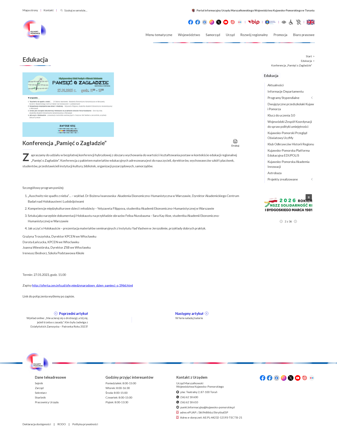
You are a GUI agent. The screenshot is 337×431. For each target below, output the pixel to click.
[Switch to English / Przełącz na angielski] (311, 22)
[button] (288, 205)
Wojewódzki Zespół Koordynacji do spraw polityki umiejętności (289, 124)
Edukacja (306, 60)
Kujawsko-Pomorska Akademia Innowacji (288, 164)
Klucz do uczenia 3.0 (281, 115)
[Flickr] (239, 22)
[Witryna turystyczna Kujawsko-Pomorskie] (270, 22)
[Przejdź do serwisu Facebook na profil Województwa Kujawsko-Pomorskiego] (190, 22)
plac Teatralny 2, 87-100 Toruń (198, 392)
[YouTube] (225, 22)
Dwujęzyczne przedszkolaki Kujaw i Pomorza (290, 106)
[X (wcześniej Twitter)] (218, 22)
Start (309, 56)
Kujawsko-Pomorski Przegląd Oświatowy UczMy (287, 135)
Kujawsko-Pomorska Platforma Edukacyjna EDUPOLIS (288, 152)
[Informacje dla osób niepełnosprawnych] (294, 22)
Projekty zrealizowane (282, 179)
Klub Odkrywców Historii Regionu (290, 144)
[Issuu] (232, 22)
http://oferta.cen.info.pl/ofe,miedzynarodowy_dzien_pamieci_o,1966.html (82, 285)
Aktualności (275, 85)
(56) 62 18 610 (189, 402)
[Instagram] (211, 22)
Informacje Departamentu (285, 91)
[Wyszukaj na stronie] (61, 10)
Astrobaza (274, 173)
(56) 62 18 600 (189, 397)
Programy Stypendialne (283, 98)
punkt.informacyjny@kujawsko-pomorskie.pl (207, 407)
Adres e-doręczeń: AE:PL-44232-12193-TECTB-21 (211, 417)
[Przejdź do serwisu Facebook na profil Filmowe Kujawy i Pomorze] (204, 22)
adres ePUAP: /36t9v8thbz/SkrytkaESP (204, 412)
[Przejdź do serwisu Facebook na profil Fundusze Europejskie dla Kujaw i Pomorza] (197, 22)
